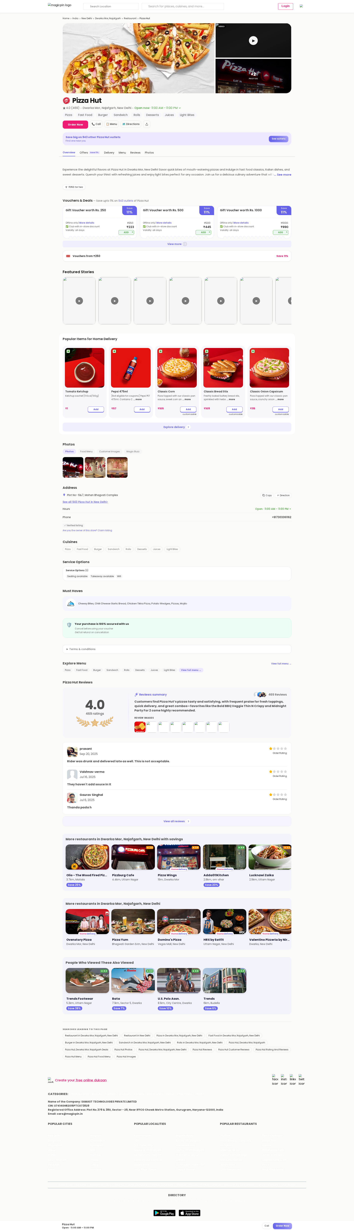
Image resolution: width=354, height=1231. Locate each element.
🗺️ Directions (131, 124)
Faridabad (96, 1145)
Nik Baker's (226, 1145)
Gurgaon (95, 1135)
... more (137, 399)
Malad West (141, 1164)
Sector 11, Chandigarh (147, 1155)
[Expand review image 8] (223, 727)
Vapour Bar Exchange (233, 1155)
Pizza (68, 549)
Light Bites (172, 549)
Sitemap (181, 1185)
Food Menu (86, 451)
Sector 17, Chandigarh (190, 1150)
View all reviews (174, 821)
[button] (253, 40)
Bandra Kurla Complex (148, 1160)
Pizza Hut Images (126, 1056)
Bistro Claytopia (272, 1135)
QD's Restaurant (230, 1169)
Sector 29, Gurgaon (188, 1140)
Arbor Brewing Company (235, 1140)
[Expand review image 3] (163, 727)
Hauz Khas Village (145, 1169)
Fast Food (82, 549)
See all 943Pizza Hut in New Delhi (85, 502)
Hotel (170, 1094)
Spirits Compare (137, 1185)
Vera (260, 1185)
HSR (136, 1140)
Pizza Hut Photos (123, 1049)
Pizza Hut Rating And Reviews (272, 1049)
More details (86, 222)
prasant (86, 749)
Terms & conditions (82, 649)
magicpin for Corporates (239, 1185)
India (75, 18)
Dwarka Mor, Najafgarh (108, 18)
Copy (269, 495)
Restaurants (80, 1094)
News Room (65, 1185)
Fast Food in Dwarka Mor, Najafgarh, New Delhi (234, 1035)
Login (286, 6)
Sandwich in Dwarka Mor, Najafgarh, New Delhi (145, 1042)
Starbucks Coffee (231, 1160)
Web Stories (288, 1185)
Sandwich (113, 549)
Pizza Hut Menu (73, 1056)
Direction (285, 495)
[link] (85, 382)
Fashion (110, 1094)
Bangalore (54, 1140)
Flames (266, 1145)
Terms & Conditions (161, 1185)
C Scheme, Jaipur (187, 1155)
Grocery (125, 1094)
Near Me (119, 1185)
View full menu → (281, 663)
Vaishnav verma (92, 772)
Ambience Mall (185, 1145)
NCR (92, 1150)
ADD (128, 232)
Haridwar (95, 1169)
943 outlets (125, 201)
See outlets (278, 138)
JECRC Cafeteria (272, 1155)
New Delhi (86, 18)
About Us (81, 1185)
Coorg (94, 1164)
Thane (94, 1160)
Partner (205, 1185)
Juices (156, 549)
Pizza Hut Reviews (202, 1049)
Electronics (155, 1094)
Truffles (225, 1135)
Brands (216, 1185)
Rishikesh (53, 1164)
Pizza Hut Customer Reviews (233, 1049)
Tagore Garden (186, 1169)
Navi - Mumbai (57, 1160)
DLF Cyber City (143, 1145)
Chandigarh (97, 1140)
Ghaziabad (55, 1145)
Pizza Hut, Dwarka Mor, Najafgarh (247, 1042)
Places (194, 1185)
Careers (273, 1185)
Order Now (75, 124)
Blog (109, 1185)
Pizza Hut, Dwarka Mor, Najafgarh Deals (86, 1049)
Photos (69, 451)
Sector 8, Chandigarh (147, 1150)
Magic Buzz (132, 451)
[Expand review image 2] (151, 727)
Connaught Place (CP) (190, 1164)
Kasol (51, 1169)
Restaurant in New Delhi (137, 1035)
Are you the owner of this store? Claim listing (87, 530)
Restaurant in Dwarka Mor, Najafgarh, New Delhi (91, 1035)
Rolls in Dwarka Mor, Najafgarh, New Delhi (200, 1042)
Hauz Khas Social (273, 1169)
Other (199, 1094)
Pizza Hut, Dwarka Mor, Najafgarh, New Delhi (162, 1049)
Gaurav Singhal (91, 795)
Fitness (139, 1094)
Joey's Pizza (227, 1164)
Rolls (128, 549)
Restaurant (130, 18)
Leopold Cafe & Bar (274, 1160)
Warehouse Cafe (273, 1150)
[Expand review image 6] (199, 727)
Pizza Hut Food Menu (99, 1056)
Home (66, 18)
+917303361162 (281, 517)
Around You (96, 1185)
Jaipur (52, 1150)
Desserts (142, 549)
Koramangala (142, 1135)
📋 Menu (111, 124)
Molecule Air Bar (230, 1150)
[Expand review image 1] (139, 727)
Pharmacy (184, 1094)
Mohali (52, 1155)
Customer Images (109, 451)
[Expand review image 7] (211, 727)
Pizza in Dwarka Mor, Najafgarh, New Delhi (179, 1035)
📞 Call (96, 124)
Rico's (265, 1164)
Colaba (180, 1160)
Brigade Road (184, 1135)
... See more (282, 175)
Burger (98, 549)
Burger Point (270, 1140)
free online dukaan (91, 1080)
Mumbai (95, 1155)
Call (267, 1225)
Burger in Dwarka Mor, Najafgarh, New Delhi (89, 1042)
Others (240, 1201)
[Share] (146, 124)
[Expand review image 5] (187, 727)
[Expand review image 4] (175, 727)
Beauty (97, 1094)
